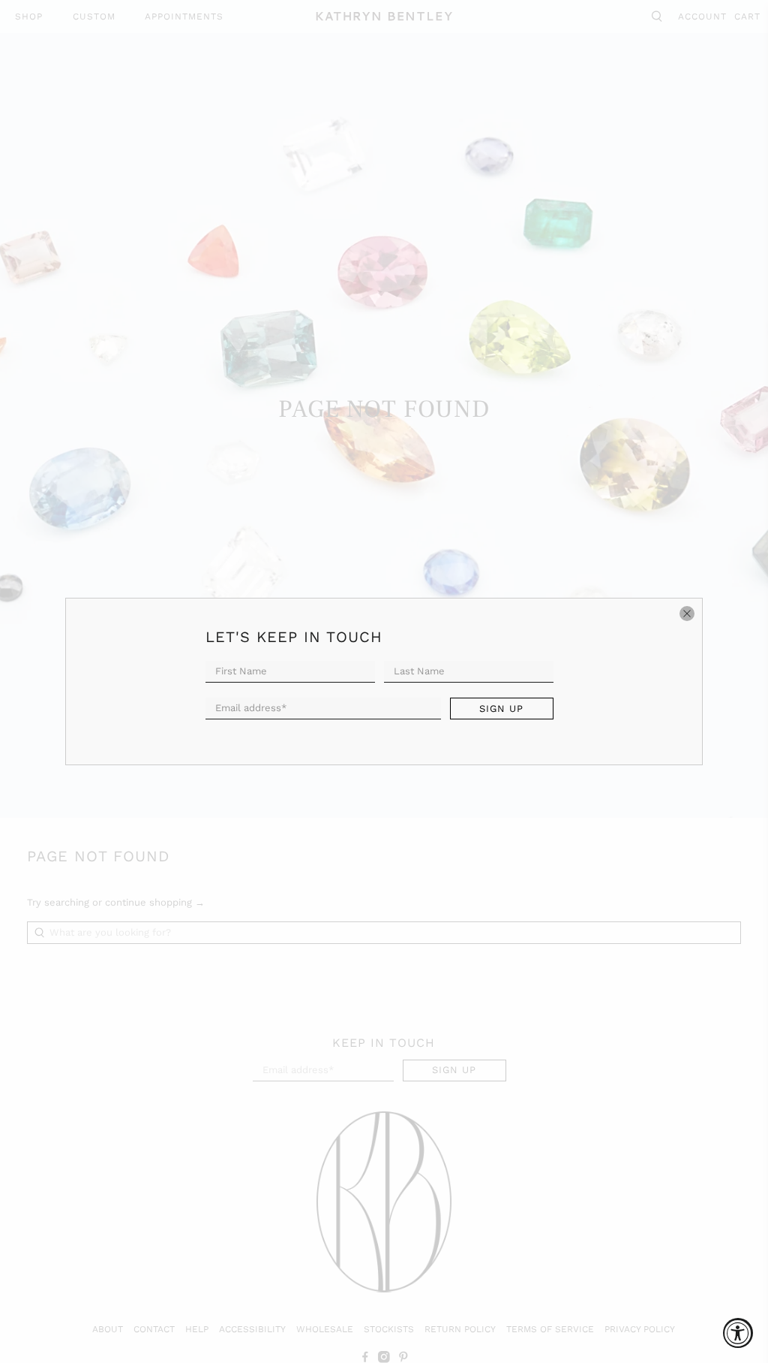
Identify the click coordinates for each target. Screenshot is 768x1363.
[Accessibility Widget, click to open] (738, 1333)
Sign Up (501, 708)
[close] (687, 613)
